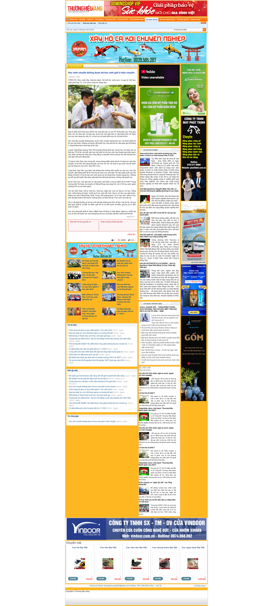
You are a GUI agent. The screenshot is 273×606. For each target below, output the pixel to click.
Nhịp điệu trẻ (102, 23)
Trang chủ (93, 586)
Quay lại (131, 234)
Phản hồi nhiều (145, 370)
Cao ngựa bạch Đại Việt (193, 547)
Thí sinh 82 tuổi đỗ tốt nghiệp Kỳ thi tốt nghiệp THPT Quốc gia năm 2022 (97, 360)
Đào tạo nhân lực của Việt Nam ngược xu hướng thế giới (125, 286)
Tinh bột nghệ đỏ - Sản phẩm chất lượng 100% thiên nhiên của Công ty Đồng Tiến (158, 236)
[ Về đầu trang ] (200, 586)
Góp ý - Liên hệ (156, 586)
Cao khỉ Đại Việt (80, 547)
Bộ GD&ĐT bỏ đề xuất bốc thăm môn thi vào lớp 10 (124, 263)
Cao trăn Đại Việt (108, 547)
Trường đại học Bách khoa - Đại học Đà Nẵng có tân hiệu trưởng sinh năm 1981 (125, 299)
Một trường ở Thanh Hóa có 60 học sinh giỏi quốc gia (90, 297)
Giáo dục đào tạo (89, 23)
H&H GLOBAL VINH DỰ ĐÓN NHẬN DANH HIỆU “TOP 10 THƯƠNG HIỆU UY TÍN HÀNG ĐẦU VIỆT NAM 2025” (160, 345)
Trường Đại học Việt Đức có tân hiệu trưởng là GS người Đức (93, 381)
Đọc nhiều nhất (145, 368)
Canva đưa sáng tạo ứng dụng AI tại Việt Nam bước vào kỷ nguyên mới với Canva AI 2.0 (165, 317)
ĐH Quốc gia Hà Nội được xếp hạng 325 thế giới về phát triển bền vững (97, 376)
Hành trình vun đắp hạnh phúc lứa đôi (84, 355)
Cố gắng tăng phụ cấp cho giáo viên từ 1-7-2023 (125, 311)
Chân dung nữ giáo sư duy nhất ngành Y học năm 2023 (90, 286)
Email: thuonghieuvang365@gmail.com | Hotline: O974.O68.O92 (123, 586)
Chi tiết (73, 579)
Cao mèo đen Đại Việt (136, 547)
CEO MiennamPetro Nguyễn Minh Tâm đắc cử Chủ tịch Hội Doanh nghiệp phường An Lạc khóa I (159, 191)
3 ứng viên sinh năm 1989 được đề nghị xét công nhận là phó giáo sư (96, 352)
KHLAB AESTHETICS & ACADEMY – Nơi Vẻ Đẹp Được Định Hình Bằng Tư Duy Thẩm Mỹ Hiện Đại (157, 265)
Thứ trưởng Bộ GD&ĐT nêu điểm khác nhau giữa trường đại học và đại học (89, 314)
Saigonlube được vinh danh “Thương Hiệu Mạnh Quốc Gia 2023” (156, 409)
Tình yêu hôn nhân (73, 23)
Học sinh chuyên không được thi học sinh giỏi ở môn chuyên (92, 387)
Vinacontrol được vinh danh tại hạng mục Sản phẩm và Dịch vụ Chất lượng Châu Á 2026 (158, 154)
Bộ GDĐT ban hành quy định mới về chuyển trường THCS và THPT (95, 357)
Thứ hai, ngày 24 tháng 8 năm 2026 (80, 30)
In (115, 240)
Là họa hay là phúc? (147, 393)
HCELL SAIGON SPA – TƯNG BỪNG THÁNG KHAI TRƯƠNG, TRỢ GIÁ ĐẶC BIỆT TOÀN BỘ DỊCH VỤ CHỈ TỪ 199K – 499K (158, 309)
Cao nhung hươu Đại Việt (164, 547)
